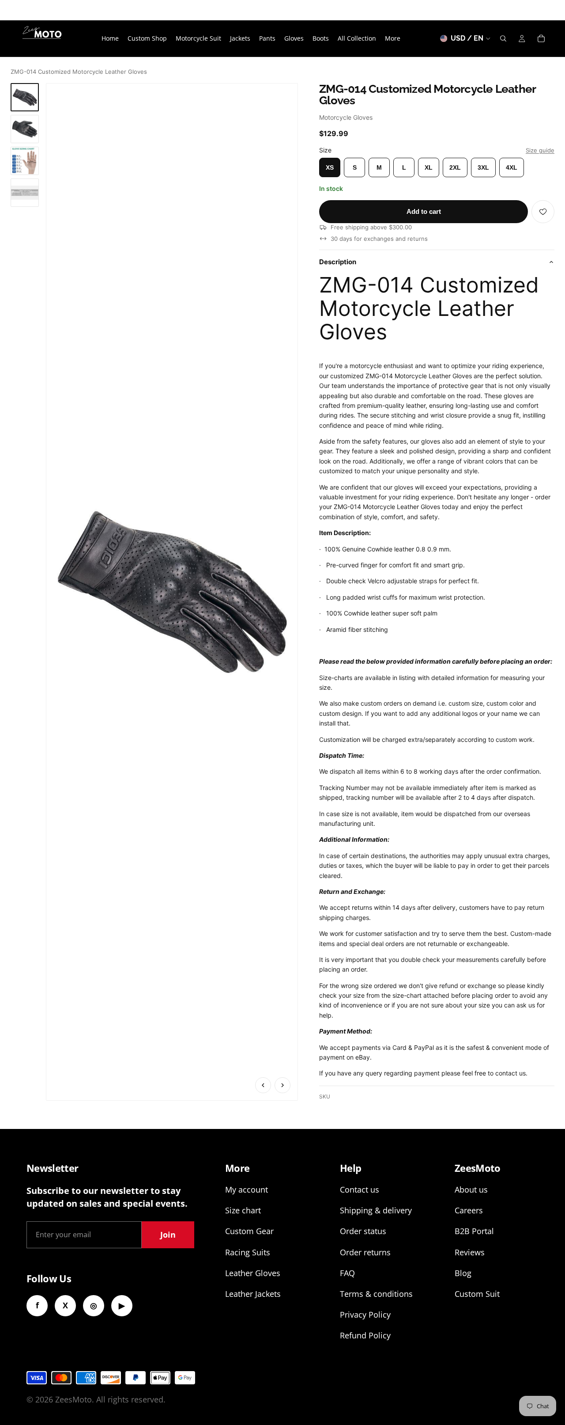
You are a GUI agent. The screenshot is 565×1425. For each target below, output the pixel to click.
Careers (469, 1210)
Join (168, 1234)
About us (471, 1189)
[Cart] (541, 38)
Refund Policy (365, 1335)
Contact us (359, 1189)
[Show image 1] (25, 97)
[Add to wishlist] (542, 211)
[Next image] (282, 1085)
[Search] (503, 38)
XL (429, 167)
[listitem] (392, 38)
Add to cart (424, 211)
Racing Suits (247, 1252)
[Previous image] (263, 1085)
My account (246, 1189)
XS (330, 167)
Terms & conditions (376, 1293)
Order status (363, 1231)
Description (337, 262)
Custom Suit (477, 1293)
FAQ (347, 1273)
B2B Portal (474, 1231)
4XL (511, 167)
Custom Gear (249, 1231)
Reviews (470, 1252)
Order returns (365, 1252)
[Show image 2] (25, 129)
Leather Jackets (253, 1293)
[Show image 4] (25, 193)
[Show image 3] (25, 161)
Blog (463, 1273)
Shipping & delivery (376, 1210)
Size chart (243, 1210)
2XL (455, 167)
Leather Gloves (252, 1273)
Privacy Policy (365, 1314)
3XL (483, 167)
